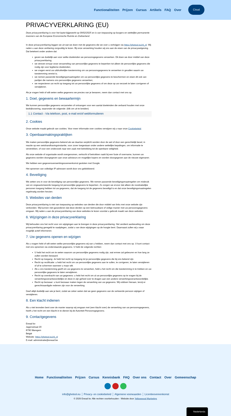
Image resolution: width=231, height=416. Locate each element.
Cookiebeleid (134, 128)
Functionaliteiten (106, 10)
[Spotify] (123, 386)
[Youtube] (115, 386)
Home (39, 377)
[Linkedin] (107, 386)
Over (177, 10)
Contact (155, 377)
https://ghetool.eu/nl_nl (135, 45)
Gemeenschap (185, 377)
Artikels (155, 10)
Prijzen (127, 10)
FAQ (168, 10)
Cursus (141, 10)
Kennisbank (111, 377)
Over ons (139, 377)
